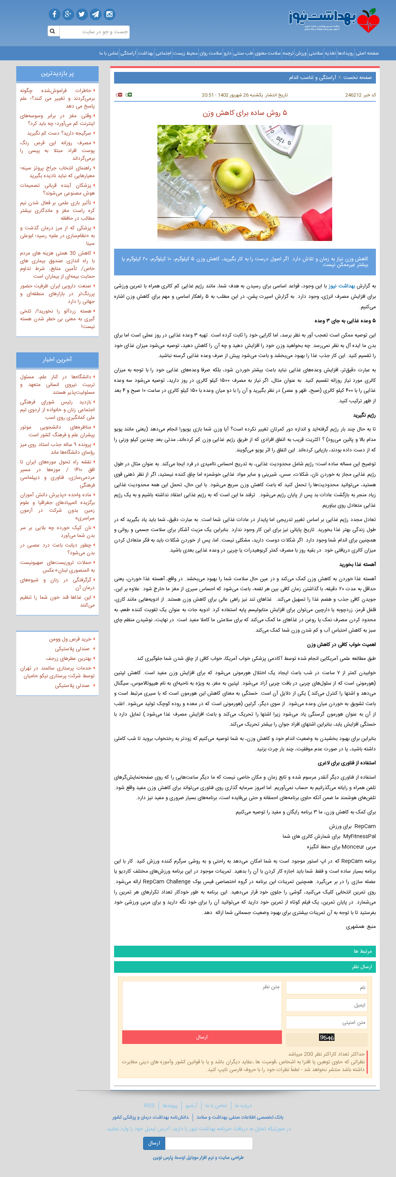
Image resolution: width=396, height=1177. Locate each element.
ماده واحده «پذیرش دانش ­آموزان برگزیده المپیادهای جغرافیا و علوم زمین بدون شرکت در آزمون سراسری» (57, 507)
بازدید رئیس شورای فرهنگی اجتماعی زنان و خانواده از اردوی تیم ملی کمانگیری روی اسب (57, 410)
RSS (149, 1106)
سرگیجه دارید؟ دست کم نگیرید (59, 133)
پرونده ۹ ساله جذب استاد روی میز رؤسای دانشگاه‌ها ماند (57, 449)
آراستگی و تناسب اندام (312, 77)
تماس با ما (108, 53)
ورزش (301, 53)
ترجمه (288, 53)
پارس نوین (163, 1158)
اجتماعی (163, 53)
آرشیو (191, 1106)
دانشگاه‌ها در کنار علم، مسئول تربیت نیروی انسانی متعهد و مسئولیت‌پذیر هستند (57, 385)
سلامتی (316, 53)
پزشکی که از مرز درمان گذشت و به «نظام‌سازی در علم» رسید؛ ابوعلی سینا (57, 236)
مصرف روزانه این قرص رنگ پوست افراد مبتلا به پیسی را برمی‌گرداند (57, 151)
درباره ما (243, 1106)
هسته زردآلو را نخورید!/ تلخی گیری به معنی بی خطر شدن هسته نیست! (57, 319)
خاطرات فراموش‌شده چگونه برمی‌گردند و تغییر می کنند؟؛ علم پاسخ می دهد (57, 99)
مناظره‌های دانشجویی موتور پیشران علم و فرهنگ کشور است (57, 431)
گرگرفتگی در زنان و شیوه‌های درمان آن (57, 584)
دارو (227, 53)
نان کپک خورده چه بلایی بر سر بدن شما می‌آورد (57, 532)
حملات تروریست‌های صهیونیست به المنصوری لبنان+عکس (57, 567)
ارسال (154, 1143)
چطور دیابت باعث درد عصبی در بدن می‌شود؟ (57, 549)
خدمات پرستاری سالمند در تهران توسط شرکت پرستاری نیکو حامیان (57, 672)
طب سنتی (243, 53)
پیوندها (170, 1106)
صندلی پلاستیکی (73, 649)
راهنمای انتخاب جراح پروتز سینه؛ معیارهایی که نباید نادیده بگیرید (57, 172)
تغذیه (330, 53)
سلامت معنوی (268, 53)
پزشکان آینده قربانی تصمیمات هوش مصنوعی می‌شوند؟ (57, 189)
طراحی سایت (231, 1158)
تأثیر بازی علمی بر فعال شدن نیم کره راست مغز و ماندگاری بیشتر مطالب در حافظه (57, 211)
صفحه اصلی (367, 53)
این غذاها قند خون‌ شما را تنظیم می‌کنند (57, 601)
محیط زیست (185, 53)
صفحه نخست (357, 77)
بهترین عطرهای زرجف (68, 658)
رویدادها (346, 53)
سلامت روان (211, 53)
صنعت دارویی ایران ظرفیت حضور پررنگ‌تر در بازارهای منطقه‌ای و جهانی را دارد (57, 294)
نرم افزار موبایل (200, 1158)
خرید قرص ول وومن (70, 639)
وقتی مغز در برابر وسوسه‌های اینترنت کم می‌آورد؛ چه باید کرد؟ (57, 120)
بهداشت (146, 53)
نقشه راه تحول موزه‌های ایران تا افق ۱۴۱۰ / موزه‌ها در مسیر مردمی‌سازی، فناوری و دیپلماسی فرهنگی (57, 474)
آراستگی (128, 53)
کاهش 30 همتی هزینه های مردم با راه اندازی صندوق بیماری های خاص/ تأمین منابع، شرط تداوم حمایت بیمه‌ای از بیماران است (57, 265)
